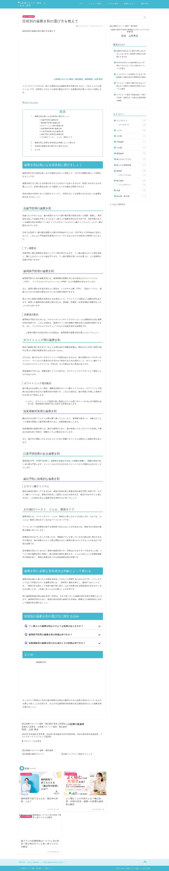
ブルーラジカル (132, 175)
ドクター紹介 (112, 4)
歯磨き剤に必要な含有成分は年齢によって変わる (55, 142)
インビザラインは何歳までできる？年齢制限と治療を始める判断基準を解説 (131, 75)
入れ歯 (130, 148)
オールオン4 (132, 125)
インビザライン (132, 185)
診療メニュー (129, 4)
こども (130, 130)
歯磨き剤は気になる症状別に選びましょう (52, 116)
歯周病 (130, 171)
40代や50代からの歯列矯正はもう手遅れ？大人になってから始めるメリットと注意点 (131, 65)
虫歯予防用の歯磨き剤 (49, 120)
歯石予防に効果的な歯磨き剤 (52, 134)
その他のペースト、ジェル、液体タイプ (56, 137)
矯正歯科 (130, 181)
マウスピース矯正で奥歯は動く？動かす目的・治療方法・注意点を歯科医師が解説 (131, 97)
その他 (130, 136)
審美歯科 (130, 153)
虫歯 (130, 190)
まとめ (37, 149)
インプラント (130, 120)
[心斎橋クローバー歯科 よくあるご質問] (32, 5)
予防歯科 (130, 142)
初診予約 (144, 4)
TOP (81, 4)
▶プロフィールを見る (31, 741)
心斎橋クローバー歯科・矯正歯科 (31, 868)
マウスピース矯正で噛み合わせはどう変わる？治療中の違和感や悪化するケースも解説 (131, 86)
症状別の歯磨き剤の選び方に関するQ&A (51, 146)
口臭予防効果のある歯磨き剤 (52, 131)
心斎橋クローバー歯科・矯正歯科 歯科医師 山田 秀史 (78, 79)
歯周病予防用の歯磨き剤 (50, 123)
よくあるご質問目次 (117, 204)
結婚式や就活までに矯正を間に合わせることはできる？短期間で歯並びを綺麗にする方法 (131, 54)
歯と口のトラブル (130, 159)
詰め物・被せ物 (130, 196)
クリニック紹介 (95, 4)
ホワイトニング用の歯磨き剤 (52, 126)
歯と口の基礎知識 (29, 16)
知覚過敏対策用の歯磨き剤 (51, 128)
